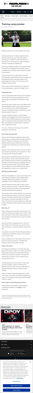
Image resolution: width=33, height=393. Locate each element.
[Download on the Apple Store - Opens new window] (11, 353)
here (19, 287)
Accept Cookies (16, 390)
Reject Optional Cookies (16, 385)
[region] (16, 376)
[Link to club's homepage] (3, 11)
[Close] (30, 362)
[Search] (28, 12)
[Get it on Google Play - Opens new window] (21, 354)
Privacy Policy (19, 378)
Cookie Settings (16, 381)
